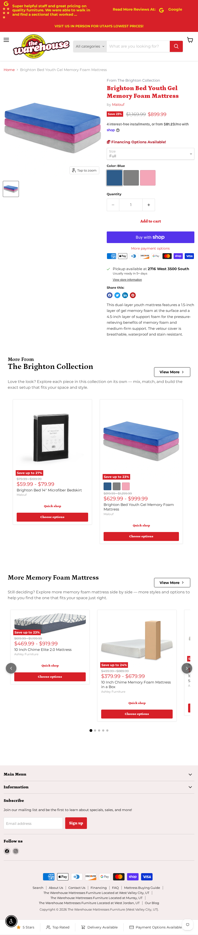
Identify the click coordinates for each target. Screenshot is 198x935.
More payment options (150, 248)
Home (9, 70)
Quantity (114, 194)
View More (169, 372)
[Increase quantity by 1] (149, 205)
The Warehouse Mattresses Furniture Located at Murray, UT (96, 898)
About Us (56, 888)
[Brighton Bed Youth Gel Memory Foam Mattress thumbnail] (11, 189)
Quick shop (52, 506)
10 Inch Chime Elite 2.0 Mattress (42, 649)
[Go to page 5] (107, 730)
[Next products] (187, 668)
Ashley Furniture (26, 654)
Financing (99, 888)
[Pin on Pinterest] (133, 295)
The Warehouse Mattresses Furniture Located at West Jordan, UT (89, 903)
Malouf (118, 104)
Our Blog (152, 903)
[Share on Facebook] (110, 295)
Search (38, 888)
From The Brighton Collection (133, 81)
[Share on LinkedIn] (125, 295)
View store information (127, 279)
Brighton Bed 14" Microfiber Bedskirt (49, 490)
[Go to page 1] (90, 730)
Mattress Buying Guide (142, 888)
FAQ (115, 888)
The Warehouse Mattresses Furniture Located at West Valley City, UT (96, 893)
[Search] (176, 46)
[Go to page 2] (95, 730)
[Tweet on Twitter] (117, 295)
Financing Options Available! (138, 142)
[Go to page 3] (99, 730)
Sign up (76, 823)
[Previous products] (11, 668)
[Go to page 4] (103, 730)
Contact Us (76, 888)
